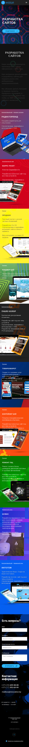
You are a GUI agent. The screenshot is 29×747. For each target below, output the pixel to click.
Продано (6, 215)
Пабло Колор (9, 311)
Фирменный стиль (7, 509)
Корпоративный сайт (7, 112)
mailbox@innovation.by (11, 692)
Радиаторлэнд (10, 117)
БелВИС (5, 514)
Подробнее (10, 31)
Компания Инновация (15, 717)
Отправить (9, 666)
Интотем (7, 568)
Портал (4, 211)
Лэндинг (4, 265)
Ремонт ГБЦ (7, 462)
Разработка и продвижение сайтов (15, 741)
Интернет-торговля (18, 112)
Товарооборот (9, 368)
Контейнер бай (9, 414)
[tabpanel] (14, 24)
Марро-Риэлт (8, 166)
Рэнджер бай (8, 270)
